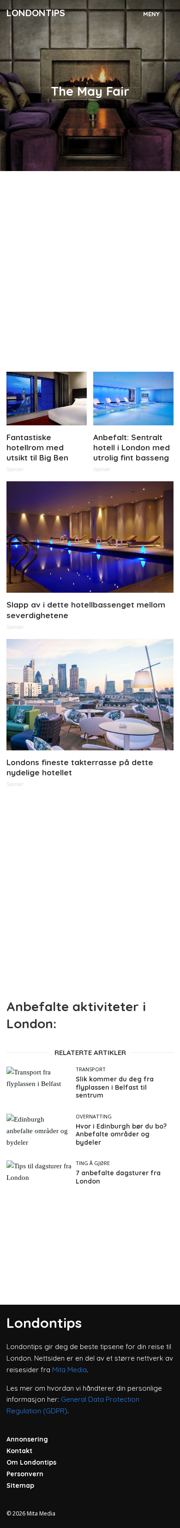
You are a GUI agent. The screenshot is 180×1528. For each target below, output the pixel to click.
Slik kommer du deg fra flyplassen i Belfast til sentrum (115, 1087)
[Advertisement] (90, 268)
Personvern (24, 1474)
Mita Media (69, 1369)
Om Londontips (31, 1462)
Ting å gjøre (93, 1163)
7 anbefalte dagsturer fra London (118, 1177)
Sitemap (20, 1485)
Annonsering (27, 1439)
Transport (91, 1069)
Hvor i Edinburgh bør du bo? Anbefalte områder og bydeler (121, 1135)
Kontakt (19, 1451)
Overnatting (94, 1116)
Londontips (35, 12)
